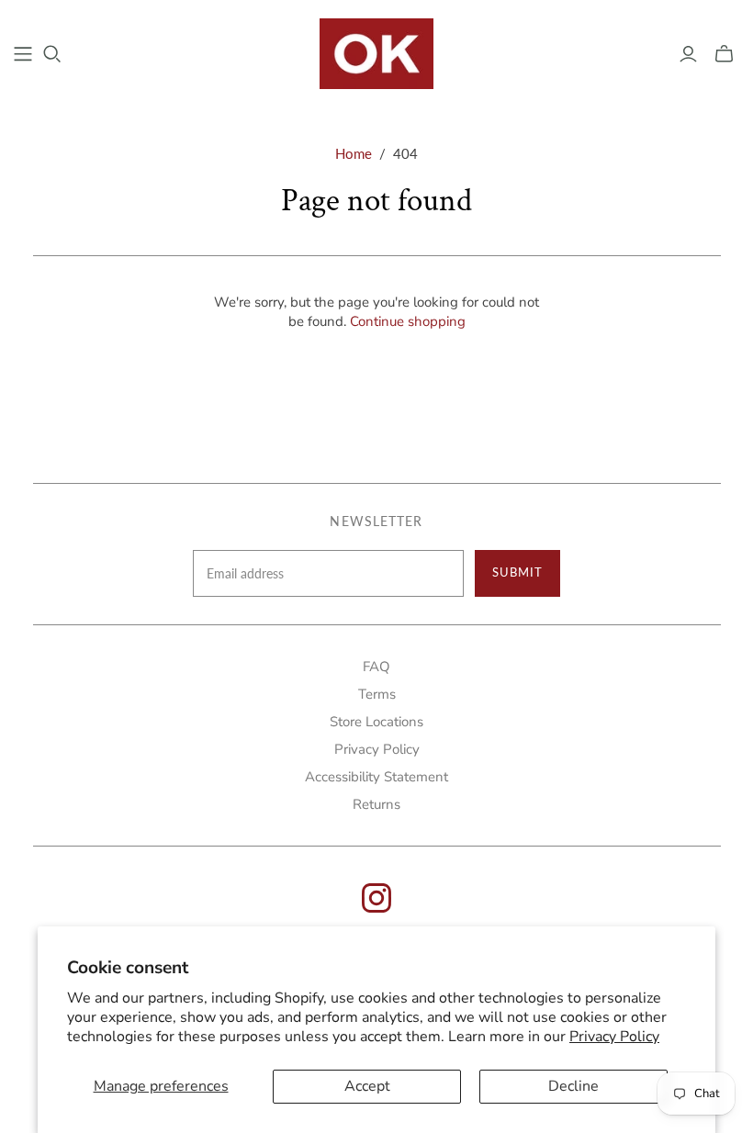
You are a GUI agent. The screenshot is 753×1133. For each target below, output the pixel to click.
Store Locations (376, 721)
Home (353, 153)
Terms (377, 694)
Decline (573, 1086)
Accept (367, 1086)
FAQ (376, 666)
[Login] (688, 54)
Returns (376, 804)
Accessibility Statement (376, 777)
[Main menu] (23, 54)
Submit (517, 572)
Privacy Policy (614, 1036)
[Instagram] (376, 907)
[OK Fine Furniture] (377, 53)
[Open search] (52, 54)
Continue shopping (408, 321)
